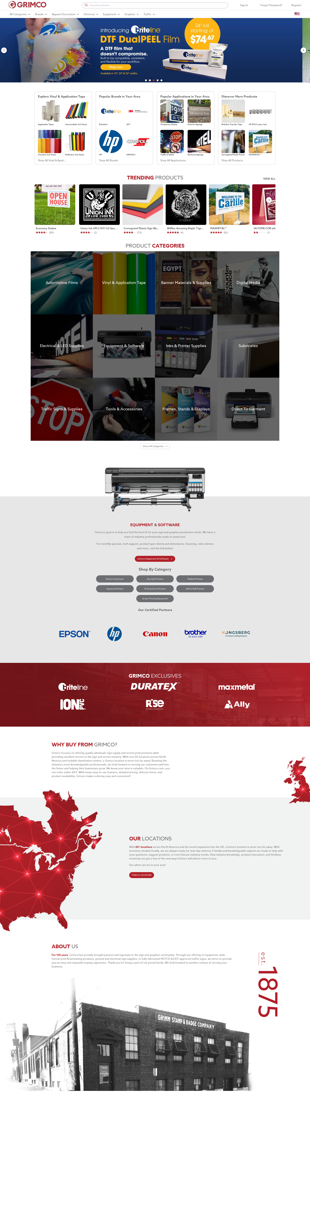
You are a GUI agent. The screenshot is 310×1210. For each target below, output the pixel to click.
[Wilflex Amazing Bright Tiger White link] (186, 204)
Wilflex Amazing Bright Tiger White (185, 228)
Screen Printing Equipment (155, 598)
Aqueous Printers (114, 588)
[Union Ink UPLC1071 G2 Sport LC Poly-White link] (99, 204)
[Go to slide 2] (150, 80)
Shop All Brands (108, 160)
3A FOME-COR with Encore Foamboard (271, 228)
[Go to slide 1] (146, 80)
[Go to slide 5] (161, 80)
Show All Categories (153, 446)
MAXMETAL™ (218, 228)
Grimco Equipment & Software (153, 558)
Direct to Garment (115, 578)
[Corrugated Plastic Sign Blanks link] (142, 204)
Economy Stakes (46, 228)
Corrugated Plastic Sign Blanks (142, 228)
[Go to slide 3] (154, 80)
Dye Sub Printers (155, 578)
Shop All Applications (173, 160)
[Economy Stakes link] (55, 204)
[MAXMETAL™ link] (229, 204)
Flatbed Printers (195, 578)
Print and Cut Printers (155, 588)
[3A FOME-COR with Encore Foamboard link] (272, 204)
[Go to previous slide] (4, 50)
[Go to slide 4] (157, 80)
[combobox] (155, 5)
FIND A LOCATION (141, 874)
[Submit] (86, 5)
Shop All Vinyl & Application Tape (52, 160)
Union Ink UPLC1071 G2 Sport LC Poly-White (98, 228)
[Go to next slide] (303, 50)
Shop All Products (232, 160)
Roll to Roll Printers (195, 588)
